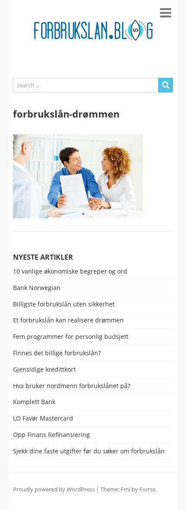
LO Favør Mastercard (43, 418)
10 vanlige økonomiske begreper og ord (70, 271)
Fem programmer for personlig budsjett (70, 337)
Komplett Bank (34, 402)
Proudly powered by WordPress (54, 489)
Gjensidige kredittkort (44, 369)
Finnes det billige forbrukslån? (57, 353)
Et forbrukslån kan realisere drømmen (68, 320)
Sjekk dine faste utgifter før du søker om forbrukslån (89, 451)
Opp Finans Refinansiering (51, 435)
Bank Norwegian (37, 288)
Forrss (147, 489)
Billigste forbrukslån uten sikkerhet (64, 304)
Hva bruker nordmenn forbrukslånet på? (71, 386)
